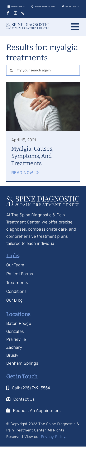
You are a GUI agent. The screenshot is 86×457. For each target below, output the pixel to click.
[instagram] (15, 13)
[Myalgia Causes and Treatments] (43, 84)
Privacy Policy (53, 436)
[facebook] (8, 13)
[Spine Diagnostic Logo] (27, 25)
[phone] (23, 13)
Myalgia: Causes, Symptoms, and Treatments (32, 156)
